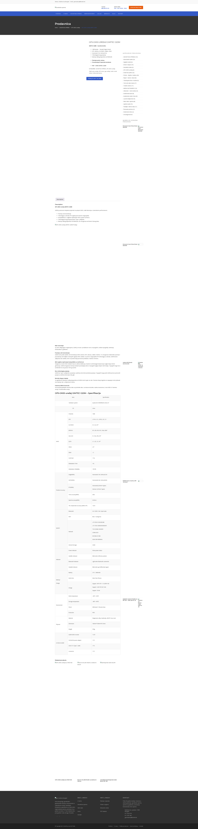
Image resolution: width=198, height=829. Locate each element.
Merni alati (80, 808)
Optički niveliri (127, 104)
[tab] (60, 199)
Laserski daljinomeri (128, 99)
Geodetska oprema (76, 13)
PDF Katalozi (103, 811)
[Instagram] (142, 1)
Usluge (99, 13)
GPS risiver (101, 71)
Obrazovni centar (104, 808)
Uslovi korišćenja (134, 826)
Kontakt (120, 13)
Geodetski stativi (128, 67)
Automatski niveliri (128, 59)
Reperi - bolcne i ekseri (129, 78)
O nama (80, 801)
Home (56, 27)
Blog (113, 13)
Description (60, 199)
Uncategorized (127, 114)
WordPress (66, 826)
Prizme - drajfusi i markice (130, 75)
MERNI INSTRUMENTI (129, 88)
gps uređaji (107, 71)
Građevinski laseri (128, 93)
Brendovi (107, 13)
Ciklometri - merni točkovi (130, 91)
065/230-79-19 (105, 8)
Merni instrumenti (89, 13)
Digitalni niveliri (127, 62)
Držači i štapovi (127, 64)
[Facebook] (140, 1)
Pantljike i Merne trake (129, 106)
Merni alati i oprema (129, 101)
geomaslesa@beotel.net (131, 817)
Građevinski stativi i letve (130, 96)
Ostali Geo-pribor (128, 72)
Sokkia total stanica (97, 73)
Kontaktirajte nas (136, 7)
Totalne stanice (127, 85)
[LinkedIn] (58, 816)
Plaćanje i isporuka (105, 801)
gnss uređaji (95, 71)
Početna (58, 13)
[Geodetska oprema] (60, 7)
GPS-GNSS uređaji (75, 27)
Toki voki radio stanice (129, 83)
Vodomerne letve (128, 112)
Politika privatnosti (123, 826)
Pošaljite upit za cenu (94, 78)
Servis (79, 811)
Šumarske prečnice (128, 109)
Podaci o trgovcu (104, 804)
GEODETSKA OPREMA (64, 27)
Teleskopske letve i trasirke (130, 80)
